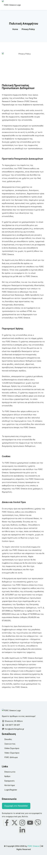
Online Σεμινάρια (11, 748)
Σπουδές (8, 739)
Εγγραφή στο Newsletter (16, 806)
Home (15, 29)
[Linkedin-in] (22, 830)
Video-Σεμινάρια (11, 753)
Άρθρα (7, 776)
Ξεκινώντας (9, 744)
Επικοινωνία (9, 772)
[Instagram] (22, 822)
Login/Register (10, 790)
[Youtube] (30, 822)
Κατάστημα (9, 785)
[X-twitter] (14, 822)
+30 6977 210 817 (12, 725)
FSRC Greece (33, 846)
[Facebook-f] (7, 822)
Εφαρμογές (9, 781)
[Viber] (38, 822)
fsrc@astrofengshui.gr (14, 729)
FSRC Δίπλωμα (11, 757)
